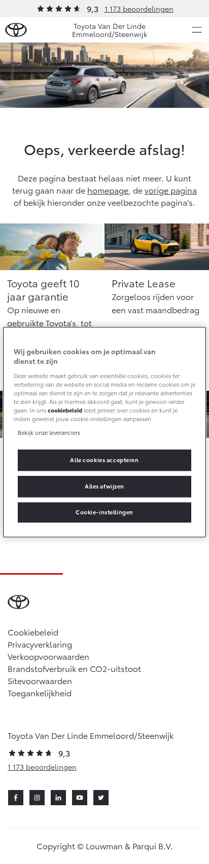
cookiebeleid (65, 410)
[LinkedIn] (58, 798)
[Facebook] (16, 798)
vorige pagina (171, 190)
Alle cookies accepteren (104, 460)
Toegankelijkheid (40, 692)
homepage (107, 190)
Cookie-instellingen (104, 512)
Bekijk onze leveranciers (49, 432)
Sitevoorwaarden (40, 680)
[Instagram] (37, 798)
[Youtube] (80, 798)
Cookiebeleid (33, 631)
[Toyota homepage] (16, 30)
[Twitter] (101, 798)
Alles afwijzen (104, 486)
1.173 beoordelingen (138, 9)
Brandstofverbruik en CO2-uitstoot (74, 668)
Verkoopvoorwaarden (48, 656)
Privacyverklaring (40, 644)
